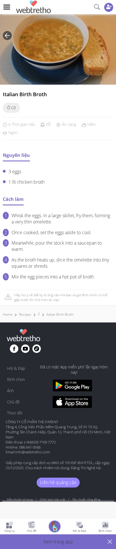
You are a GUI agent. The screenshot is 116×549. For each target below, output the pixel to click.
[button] (58, 542)
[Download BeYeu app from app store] (72, 402)
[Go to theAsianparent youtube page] (25, 348)
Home (7, 314)
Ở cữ (11, 107)
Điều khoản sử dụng (20, 499)
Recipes (25, 314)
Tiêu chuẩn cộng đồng (86, 499)
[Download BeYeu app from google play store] (72, 386)
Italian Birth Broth (59, 314)
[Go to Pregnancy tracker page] (55, 527)
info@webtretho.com (32, 451)
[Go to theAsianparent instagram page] (36, 348)
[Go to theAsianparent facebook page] (14, 348)
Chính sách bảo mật (52, 499)
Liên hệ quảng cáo (58, 482)
